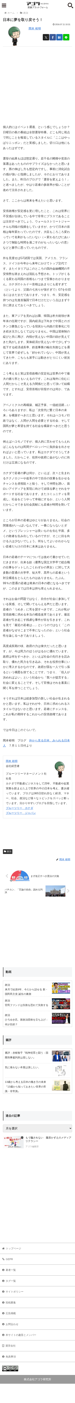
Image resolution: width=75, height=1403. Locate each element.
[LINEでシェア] (66, 37)
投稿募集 (11, 1302)
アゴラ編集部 (32, 1146)
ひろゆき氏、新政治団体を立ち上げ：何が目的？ (26, 1022)
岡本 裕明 (35, 28)
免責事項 (11, 1356)
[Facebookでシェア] (53, 37)
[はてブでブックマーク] (59, 37)
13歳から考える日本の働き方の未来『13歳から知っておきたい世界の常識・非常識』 (25, 1086)
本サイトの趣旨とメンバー (21, 1334)
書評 (8, 1039)
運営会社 (10, 1345)
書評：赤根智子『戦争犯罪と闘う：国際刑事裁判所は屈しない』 (26, 1055)
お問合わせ (12, 1324)
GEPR (9, 1259)
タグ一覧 (11, 1280)
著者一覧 (11, 1269)
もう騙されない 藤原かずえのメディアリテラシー (48, 1139)
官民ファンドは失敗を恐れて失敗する (26, 1005)
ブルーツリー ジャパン (21, 812)
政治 (9, 851)
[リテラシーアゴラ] (13, 1142)
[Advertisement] (37, 84)
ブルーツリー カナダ (19, 808)
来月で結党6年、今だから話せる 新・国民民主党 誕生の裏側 (26, 991)
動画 (8, 971)
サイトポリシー (14, 1291)
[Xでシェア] (46, 37)
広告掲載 (11, 1313)
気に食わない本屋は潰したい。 (23, 1067)
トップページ (13, 1248)
